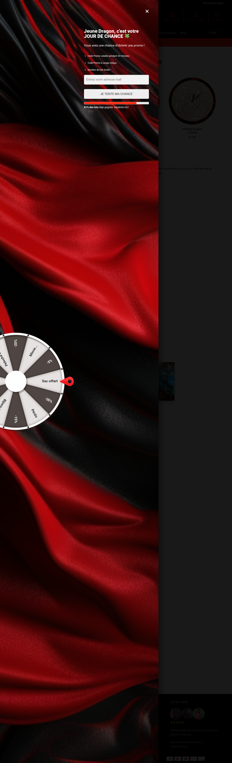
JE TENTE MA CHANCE (116, 94)
